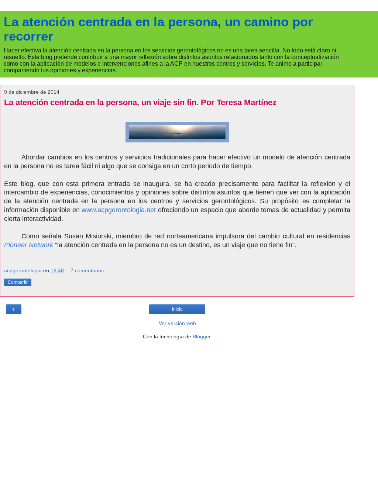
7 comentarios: (88, 270)
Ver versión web (177, 323)
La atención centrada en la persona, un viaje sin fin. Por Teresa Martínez (140, 102)
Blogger (201, 336)
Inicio (177, 309)
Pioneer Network (28, 245)
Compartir (18, 282)
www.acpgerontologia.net (119, 210)
